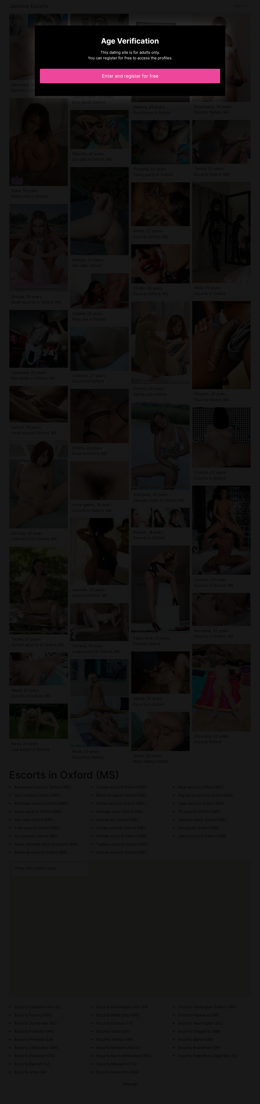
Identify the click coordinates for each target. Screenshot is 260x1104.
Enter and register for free (130, 76)
